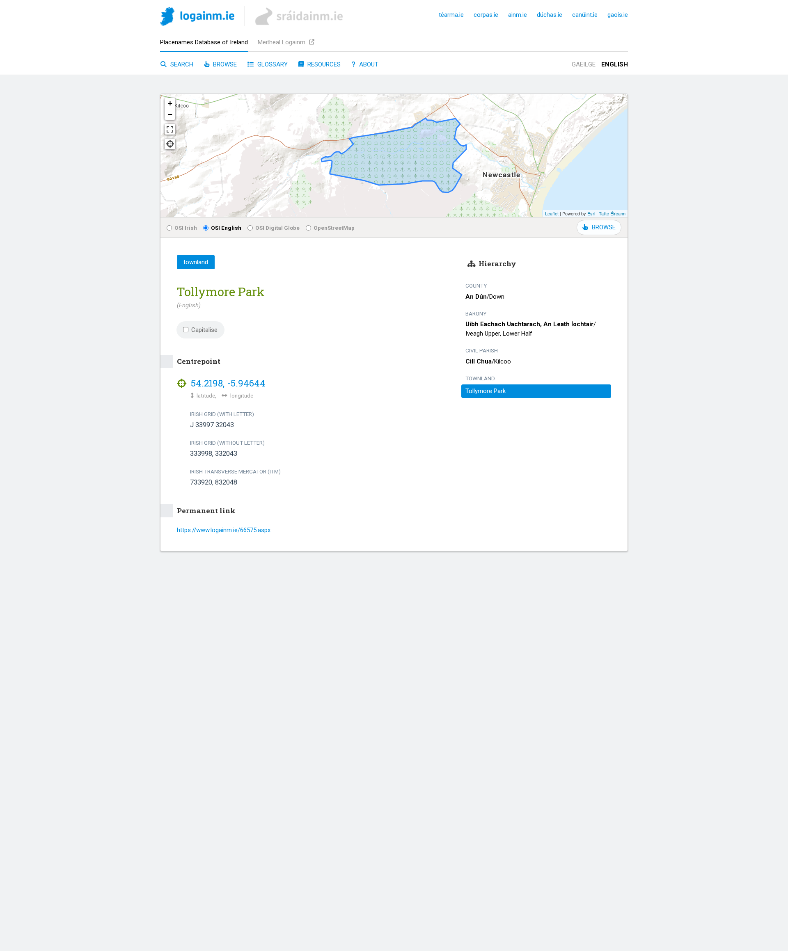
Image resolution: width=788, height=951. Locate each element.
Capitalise (204, 330)
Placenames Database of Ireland (204, 42)
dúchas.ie (549, 14)
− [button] (170, 114)
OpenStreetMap (334, 227)
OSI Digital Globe (277, 227)
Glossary (272, 64)
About (367, 64)
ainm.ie (517, 14)
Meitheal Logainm (282, 42)
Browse (224, 64)
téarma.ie (451, 14)
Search (181, 64)
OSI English (226, 227)
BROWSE (604, 227)
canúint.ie (585, 14)
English (614, 64)
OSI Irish (185, 227)
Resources (323, 64)
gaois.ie (617, 14)
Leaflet (552, 213)
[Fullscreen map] (170, 129)
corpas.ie (486, 14)
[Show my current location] (170, 144)
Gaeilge (584, 64)
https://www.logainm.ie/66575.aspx (223, 530)
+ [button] (170, 103)
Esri (591, 213)
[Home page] (197, 18)
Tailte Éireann (612, 213)
